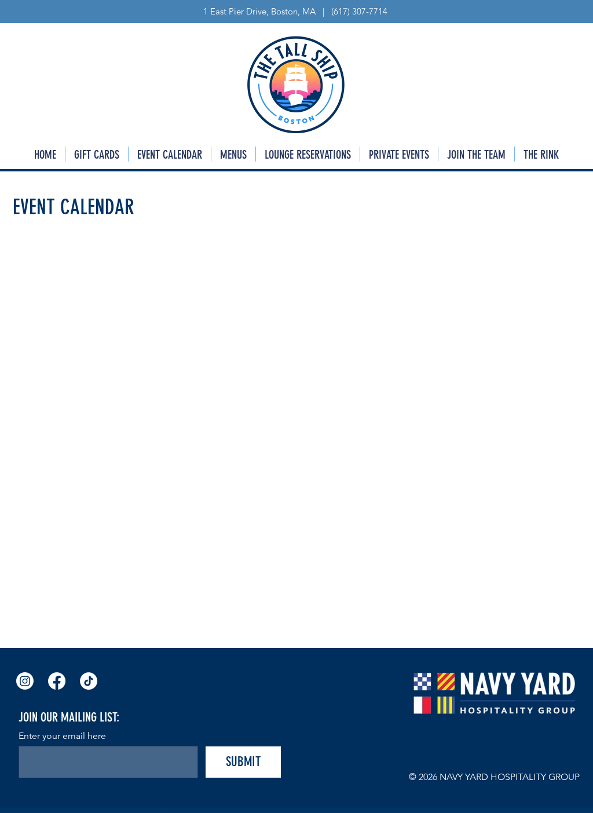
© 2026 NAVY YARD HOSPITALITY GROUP (494, 776)
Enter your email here (62, 736)
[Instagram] (25, 681)
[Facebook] (56, 681)
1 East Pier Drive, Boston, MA (260, 11)
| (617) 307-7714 (352, 11)
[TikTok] (88, 681)
